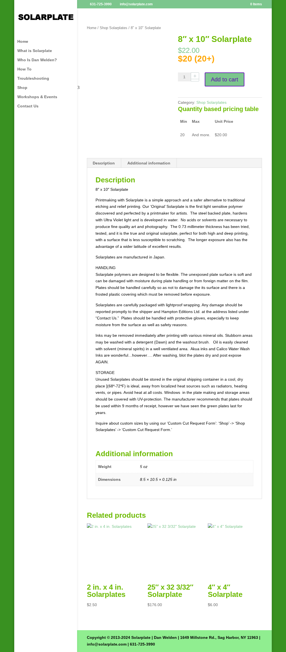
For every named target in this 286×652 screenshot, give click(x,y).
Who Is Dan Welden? (37, 60)
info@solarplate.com (107, 644)
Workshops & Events (37, 97)
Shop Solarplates (113, 28)
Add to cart (224, 79)
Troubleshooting (33, 78)
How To (24, 69)
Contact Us (28, 106)
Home (22, 41)
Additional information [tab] (148, 163)
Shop (22, 88)
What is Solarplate (34, 51)
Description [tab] (104, 163)
